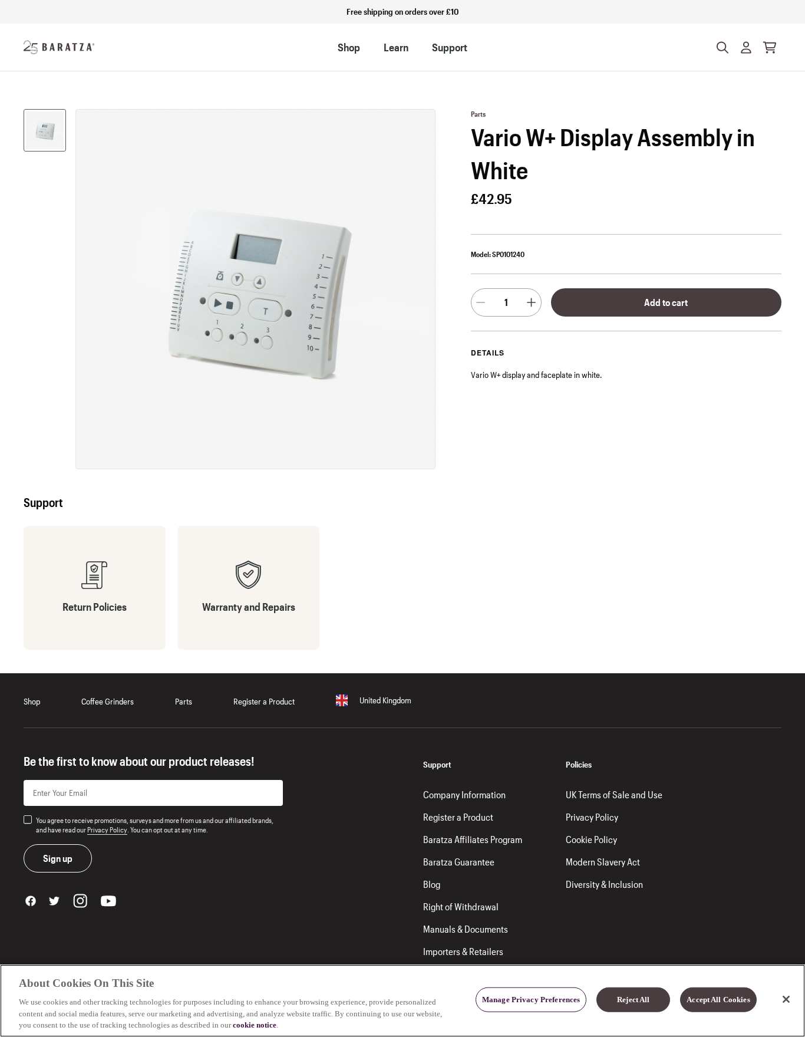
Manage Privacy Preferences (531, 999)
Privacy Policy (107, 829)
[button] (746, 47)
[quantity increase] (531, 302)
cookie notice (254, 1024)
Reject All (633, 999)
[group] (45, 130)
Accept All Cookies (718, 999)
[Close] (786, 999)
